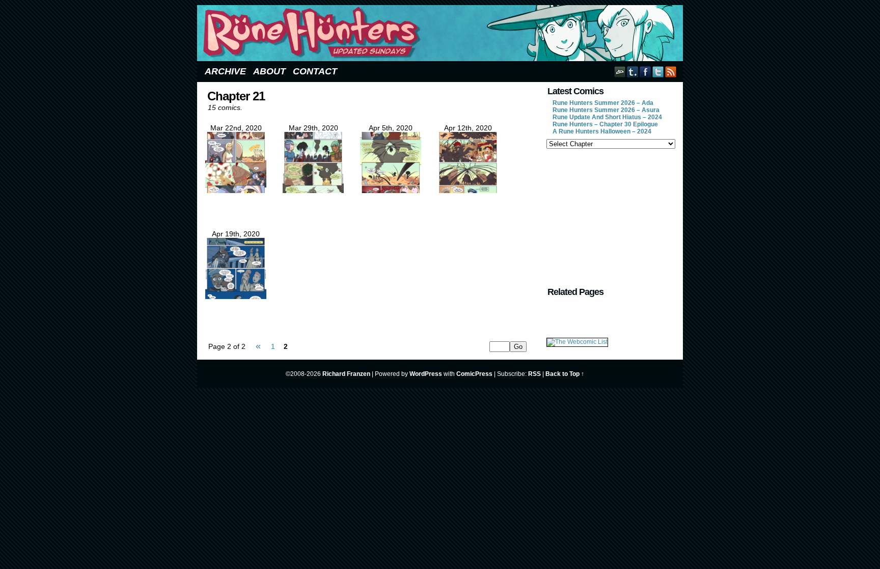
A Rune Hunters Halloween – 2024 (602, 131)
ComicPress (474, 373)
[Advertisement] (610, 216)
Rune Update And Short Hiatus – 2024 (607, 117)
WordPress (425, 373)
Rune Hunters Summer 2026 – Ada (603, 102)
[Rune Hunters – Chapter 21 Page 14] (235, 296)
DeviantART (620, 71)
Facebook (645, 71)
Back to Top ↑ (564, 373)
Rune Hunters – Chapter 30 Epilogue (605, 124)
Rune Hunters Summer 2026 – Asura (606, 110)
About (269, 71)
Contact (315, 71)
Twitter (658, 71)
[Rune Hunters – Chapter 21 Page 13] (468, 190)
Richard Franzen (346, 373)
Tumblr (632, 71)
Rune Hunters (441, 33)
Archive (225, 71)
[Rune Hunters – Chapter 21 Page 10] (235, 190)
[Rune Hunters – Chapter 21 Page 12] (390, 190)
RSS (671, 71)
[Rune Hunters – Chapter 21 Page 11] (313, 190)
